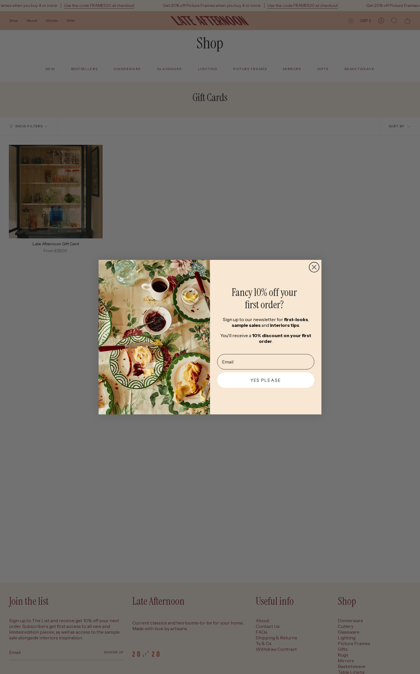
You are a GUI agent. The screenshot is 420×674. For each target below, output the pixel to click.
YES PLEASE (265, 380)
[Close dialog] (314, 267)
